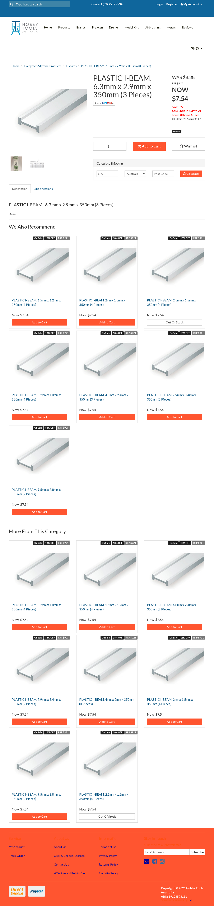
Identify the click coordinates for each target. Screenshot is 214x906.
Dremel (113, 27)
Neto (190, 900)
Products (64, 27)
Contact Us (61, 864)
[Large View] (16, 163)
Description (19, 188)
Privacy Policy (108, 855)
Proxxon (97, 27)
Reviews (187, 27)
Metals (171, 27)
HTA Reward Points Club (70, 873)
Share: (98, 103)
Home (48, 27)
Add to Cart (151, 146)
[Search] (11, 4)
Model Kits (132, 27)
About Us (60, 847)
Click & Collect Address (69, 855)
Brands (81, 27)
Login (159, 4)
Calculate (192, 173)
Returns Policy (108, 864)
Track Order (17, 855)
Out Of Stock (174, 322)
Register (171, 4)
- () (197, 48)
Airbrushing (152, 27)
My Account (17, 847)
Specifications (43, 188)
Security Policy (108, 873)
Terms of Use (107, 847)
